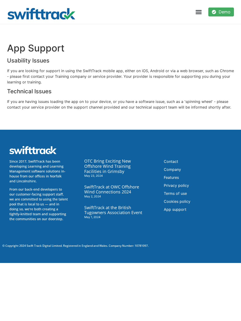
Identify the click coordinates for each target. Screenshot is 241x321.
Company (172, 169)
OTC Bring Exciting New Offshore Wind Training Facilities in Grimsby (107, 166)
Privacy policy (176, 185)
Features (171, 177)
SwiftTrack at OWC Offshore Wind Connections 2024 (111, 189)
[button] (199, 12)
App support (175, 209)
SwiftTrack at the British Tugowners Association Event (113, 210)
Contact (171, 161)
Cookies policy (177, 201)
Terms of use (175, 193)
